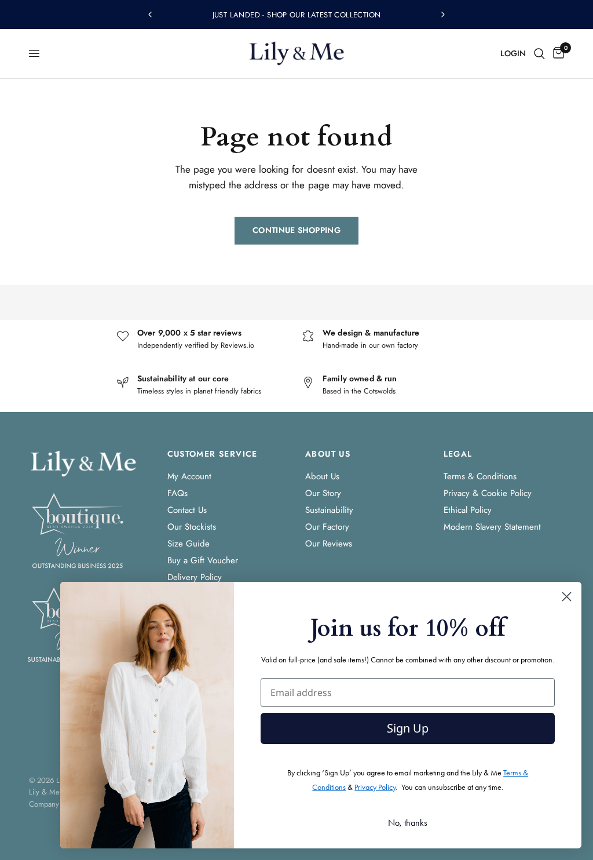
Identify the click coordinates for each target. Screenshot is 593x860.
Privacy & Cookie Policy (488, 493)
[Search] (539, 53)
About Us (322, 476)
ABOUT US (327, 454)
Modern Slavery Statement (492, 526)
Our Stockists (191, 526)
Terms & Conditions (480, 476)
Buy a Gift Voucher (202, 560)
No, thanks (407, 822)
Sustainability (329, 510)
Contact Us (187, 510)
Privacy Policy (375, 787)
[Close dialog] (567, 596)
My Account (189, 476)
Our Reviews (328, 543)
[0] (556, 53)
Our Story (323, 493)
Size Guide (188, 543)
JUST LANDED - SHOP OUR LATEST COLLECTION (297, 14)
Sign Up (408, 728)
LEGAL (458, 454)
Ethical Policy (468, 510)
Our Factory (327, 526)
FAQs (177, 493)
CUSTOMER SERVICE (212, 454)
